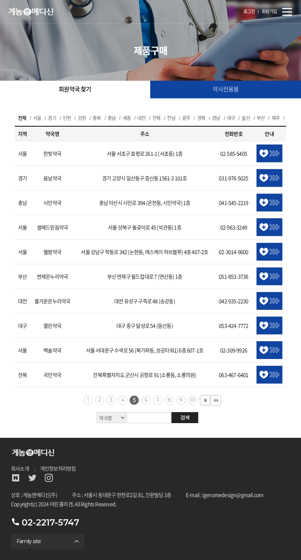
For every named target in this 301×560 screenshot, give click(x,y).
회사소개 (20, 468)
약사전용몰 (226, 89)
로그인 (249, 11)
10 (192, 400)
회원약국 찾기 (75, 89)
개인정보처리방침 (58, 468)
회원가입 (269, 11)
